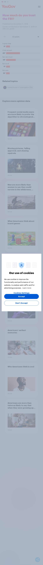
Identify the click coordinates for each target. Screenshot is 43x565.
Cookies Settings (22, 293)
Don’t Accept (21, 303)
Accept (21, 296)
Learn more (26, 288)
